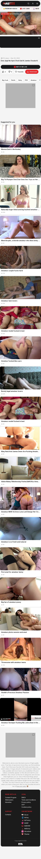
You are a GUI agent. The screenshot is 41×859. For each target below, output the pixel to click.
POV (26, 80)
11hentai (26, 834)
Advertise (8, 802)
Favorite (20, 72)
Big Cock (5, 80)
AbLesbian (27, 831)
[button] (20, 23)
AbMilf (26, 823)
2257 (23, 804)
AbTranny (27, 820)
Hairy (20, 80)
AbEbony (27, 828)
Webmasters (9, 800)
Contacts (8, 814)
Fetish (13, 80)
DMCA (23, 797)
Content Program (10, 797)
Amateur (34, 80)
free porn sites (21, 786)
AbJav (26, 815)
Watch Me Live (21, 67)
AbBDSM (27, 826)
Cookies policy (26, 807)
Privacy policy (26, 802)
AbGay (26, 817)
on (11, 14)
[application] (20, 23)
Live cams (26, 8)
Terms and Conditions (28, 800)
